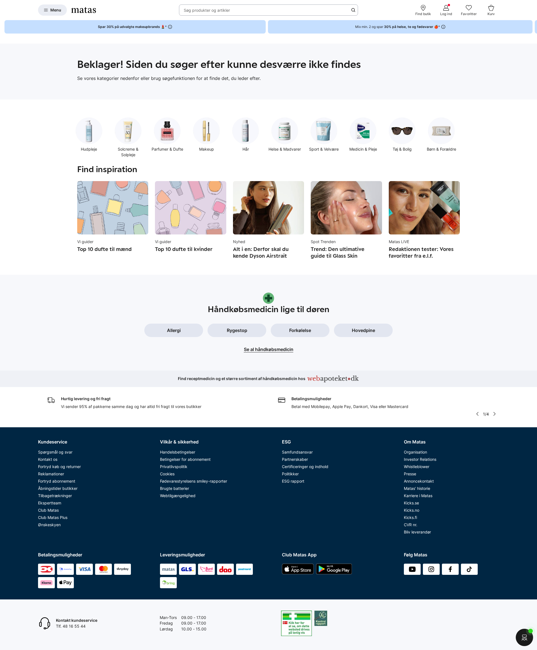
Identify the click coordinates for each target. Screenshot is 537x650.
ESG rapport (293, 481)
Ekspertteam (49, 502)
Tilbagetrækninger (55, 495)
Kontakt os (47, 459)
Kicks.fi (410, 517)
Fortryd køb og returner (59, 466)
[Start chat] (524, 637)
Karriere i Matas (418, 495)
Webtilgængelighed (178, 495)
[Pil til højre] (532, 26)
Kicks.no (411, 510)
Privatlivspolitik (173, 466)
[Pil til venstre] (477, 413)
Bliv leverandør (417, 532)
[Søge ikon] (353, 10)
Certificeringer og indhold (305, 466)
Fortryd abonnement (56, 481)
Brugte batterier (174, 488)
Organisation (415, 452)
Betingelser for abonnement (185, 459)
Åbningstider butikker (57, 488)
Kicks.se (411, 502)
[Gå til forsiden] (83, 10)
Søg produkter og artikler (207, 10)
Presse (410, 473)
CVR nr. (410, 524)
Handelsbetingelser (177, 452)
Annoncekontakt (419, 481)
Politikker (290, 473)
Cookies (167, 473)
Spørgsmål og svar (55, 452)
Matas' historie (417, 488)
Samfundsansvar (297, 452)
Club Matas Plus (52, 517)
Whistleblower (416, 466)
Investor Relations (420, 459)
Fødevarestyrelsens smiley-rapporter (193, 481)
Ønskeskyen (49, 524)
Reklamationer (51, 473)
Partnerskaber (295, 459)
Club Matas (48, 510)
